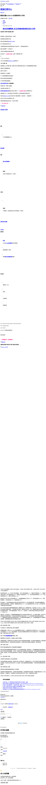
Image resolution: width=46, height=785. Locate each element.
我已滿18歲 (3, 782)
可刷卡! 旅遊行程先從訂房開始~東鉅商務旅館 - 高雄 (14, 686)
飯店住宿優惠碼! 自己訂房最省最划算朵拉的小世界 (19, 28)
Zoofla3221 (2, 697)
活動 (4, 240)
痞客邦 (9, 703)
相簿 (4, 20)
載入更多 (2, 711)
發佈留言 (2, 718)
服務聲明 (34, 768)
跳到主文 (2, 12)
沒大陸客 (2, 229)
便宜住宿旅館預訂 (8, 256)
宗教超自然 (10, 707)
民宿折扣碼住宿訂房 (4, 90)
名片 (4, 23)
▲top (1, 709)
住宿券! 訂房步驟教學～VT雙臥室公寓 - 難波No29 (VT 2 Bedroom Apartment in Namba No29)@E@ (23, 684)
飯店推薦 (2, 148)
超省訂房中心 (6, 9)
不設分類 (10, 18)
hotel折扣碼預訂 (9, 243)
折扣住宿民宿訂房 (4, 83)
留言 (12, 703)
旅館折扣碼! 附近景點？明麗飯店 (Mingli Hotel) (13, 687)
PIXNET (14, 768)
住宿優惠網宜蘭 (8, 635)
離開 (7, 782)
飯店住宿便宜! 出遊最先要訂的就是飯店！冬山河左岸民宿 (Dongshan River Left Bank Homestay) (23, 683)
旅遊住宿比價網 (3, 221)
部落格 (4, 22)
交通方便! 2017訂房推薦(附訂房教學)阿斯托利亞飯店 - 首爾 (15, 682)
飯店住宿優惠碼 (6, 161)
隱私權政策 (30, 768)
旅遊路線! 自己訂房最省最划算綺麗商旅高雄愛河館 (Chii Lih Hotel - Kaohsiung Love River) (21, 689)
